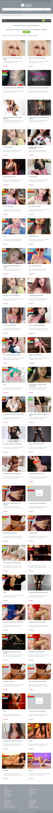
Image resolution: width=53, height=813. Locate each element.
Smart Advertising (33, 792)
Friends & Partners (9, 15)
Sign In (27, 31)
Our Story (6, 789)
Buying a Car (32, 803)
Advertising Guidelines (34, 789)
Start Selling (6, 800)
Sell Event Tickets (8, 805)
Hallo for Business (8, 802)
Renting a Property (33, 802)
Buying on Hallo (32, 800)
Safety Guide (32, 791)
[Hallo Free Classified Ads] (26, 5)
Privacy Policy (7, 796)
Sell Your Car (6, 803)
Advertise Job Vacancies (9, 807)
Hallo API (31, 794)
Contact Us (6, 792)
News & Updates (7, 791)
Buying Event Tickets (33, 807)
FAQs (30, 796)
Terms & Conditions (8, 794)
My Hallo (46, 1)
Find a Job (31, 805)
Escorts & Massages (18, 15)
